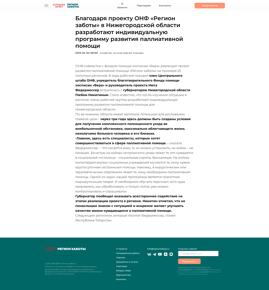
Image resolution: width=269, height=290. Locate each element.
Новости (120, 257)
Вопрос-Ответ (123, 270)
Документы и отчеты (127, 262)
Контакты (121, 279)
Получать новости (187, 249)
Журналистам (123, 275)
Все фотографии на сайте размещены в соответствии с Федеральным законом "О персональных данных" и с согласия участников (73, 271)
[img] (46, 5)
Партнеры (121, 266)
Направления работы (127, 253)
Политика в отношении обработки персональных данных (71, 266)
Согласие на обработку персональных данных (200, 273)
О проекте (121, 249)
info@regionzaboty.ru (158, 249)
